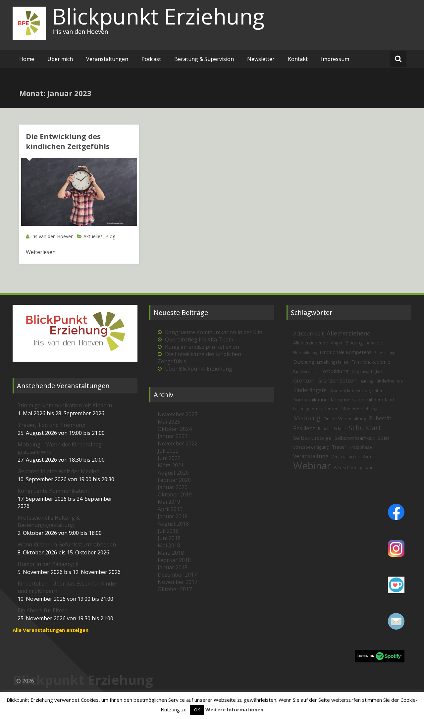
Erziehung (303, 362)
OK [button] (197, 710)
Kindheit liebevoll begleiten (357, 390)
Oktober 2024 (175, 429)
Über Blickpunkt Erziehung (198, 368)
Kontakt (298, 59)
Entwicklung (384, 352)
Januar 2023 (172, 436)
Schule (340, 428)
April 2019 (170, 509)
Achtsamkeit (308, 333)
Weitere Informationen (234, 709)
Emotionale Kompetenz (345, 352)
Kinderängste (310, 390)
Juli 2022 (168, 450)
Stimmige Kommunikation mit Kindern (65, 405)
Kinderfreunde (389, 381)
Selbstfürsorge (312, 437)
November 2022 (177, 443)
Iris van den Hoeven (52, 236)
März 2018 (171, 552)
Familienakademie (370, 362)
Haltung (366, 381)
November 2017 (177, 582)
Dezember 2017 (177, 574)
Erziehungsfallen (332, 362)
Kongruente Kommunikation (53, 490)
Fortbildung (334, 371)
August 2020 (173, 472)
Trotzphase (360, 447)
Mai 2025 (169, 421)
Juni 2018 (169, 538)
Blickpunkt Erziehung (158, 16)
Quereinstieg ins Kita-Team (199, 339)
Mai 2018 (169, 545)
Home (26, 59)
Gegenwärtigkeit (367, 371)
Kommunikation (310, 399)
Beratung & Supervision (204, 59)
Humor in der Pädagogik (48, 564)
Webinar (312, 465)
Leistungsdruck (307, 408)
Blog (110, 236)
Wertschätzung (348, 467)
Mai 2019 (169, 501)
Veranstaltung (311, 456)
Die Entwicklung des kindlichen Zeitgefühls (68, 141)
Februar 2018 (174, 560)
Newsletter (261, 59)
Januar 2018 (172, 567)
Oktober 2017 (175, 589)
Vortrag (369, 456)
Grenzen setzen (336, 380)
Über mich (60, 59)
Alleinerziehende (310, 342)
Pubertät (380, 418)
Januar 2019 (172, 516)
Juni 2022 (169, 458)
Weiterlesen (41, 252)
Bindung (354, 342)
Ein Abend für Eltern (43, 610)
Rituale (324, 428)
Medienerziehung (359, 409)
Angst (336, 342)
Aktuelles (93, 236)
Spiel (383, 438)
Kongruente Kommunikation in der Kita (214, 332)
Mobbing (307, 417)
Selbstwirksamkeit (354, 438)
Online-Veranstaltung (345, 419)
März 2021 (171, 465)
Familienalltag (305, 371)
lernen (332, 408)
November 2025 (177, 414)
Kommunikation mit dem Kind (362, 399)
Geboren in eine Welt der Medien (58, 471)
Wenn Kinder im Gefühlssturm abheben (67, 544)
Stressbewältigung (311, 447)
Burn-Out (374, 343)
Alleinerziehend (349, 333)
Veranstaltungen (107, 59)
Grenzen (303, 380)
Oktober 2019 (175, 494)
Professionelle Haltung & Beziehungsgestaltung (49, 521)
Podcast (151, 59)
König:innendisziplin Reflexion (202, 346)
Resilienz (304, 428)
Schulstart (365, 427)
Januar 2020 (172, 487)
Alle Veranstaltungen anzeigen (50, 630)
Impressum (335, 59)
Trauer (339, 447)
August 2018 (173, 523)
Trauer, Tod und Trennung (51, 425)
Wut (368, 468)
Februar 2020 (174, 480)
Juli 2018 (168, 531)
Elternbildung (305, 352)
